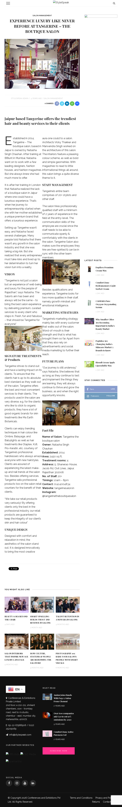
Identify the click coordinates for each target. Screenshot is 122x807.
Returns (96, 802)
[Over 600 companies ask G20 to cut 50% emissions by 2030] (47, 714)
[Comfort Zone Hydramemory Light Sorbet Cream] (89, 284)
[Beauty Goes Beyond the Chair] (17, 604)
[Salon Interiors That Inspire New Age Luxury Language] (17, 641)
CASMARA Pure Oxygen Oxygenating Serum (106, 304)
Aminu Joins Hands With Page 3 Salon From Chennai (63, 698)
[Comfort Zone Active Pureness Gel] (47, 733)
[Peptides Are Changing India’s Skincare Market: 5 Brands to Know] (89, 342)
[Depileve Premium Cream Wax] (89, 268)
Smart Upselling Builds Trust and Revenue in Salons (40, 619)
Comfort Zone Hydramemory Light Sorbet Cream (105, 285)
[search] (114, 3)
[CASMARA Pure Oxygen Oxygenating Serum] (89, 302)
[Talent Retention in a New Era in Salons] (68, 604)
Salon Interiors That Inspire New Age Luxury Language (16, 656)
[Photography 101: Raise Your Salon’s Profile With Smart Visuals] (68, 641)
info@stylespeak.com (20, 734)
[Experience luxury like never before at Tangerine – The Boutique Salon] (42, 63)
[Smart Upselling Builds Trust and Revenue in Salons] (42, 604)
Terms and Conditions (81, 798)
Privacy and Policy (104, 798)
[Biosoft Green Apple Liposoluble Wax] (89, 363)
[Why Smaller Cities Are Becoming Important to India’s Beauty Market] (89, 320)
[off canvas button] (8, 3)
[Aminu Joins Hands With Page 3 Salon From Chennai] (47, 696)
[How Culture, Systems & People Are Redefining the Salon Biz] (42, 641)
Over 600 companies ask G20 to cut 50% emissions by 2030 (64, 716)
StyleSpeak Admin (19, 98)
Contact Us (108, 802)
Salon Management (42, 16)
